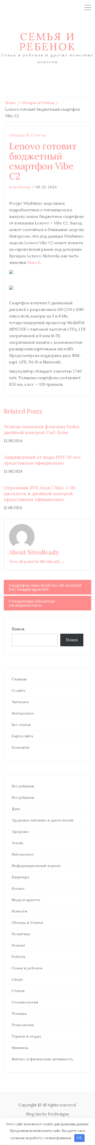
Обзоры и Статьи (27, 135)
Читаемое (20, 702)
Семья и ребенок (47, 41)
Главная (19, 679)
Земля (17, 843)
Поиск (18, 629)
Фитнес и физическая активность (42, 1059)
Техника (19, 1013)
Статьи (18, 991)
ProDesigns (58, 1114)
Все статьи (21, 724)
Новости (19, 911)
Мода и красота (26, 900)
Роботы (18, 956)
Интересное (23, 713)
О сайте (19, 690)
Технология (23, 1025)
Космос (18, 888)
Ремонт (18, 945)
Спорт (17, 979)
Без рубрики (23, 786)
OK (79, 1138)
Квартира (20, 877)
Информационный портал (36, 865)
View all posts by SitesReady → (37, 561)
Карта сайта (22, 736)
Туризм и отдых (26, 1036)
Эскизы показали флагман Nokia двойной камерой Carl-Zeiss (41, 429)
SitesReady (20, 187)
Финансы (20, 1047)
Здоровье (20, 831)
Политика (21, 934)
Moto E (33, 262)
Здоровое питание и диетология (42, 820)
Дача (16, 809)
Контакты (21, 747)
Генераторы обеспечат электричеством (32, 603)
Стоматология (25, 1002)
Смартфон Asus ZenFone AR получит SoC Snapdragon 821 (45, 587)
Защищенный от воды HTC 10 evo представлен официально (42, 460)
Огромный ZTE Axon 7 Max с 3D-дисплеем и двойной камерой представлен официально (40, 493)
